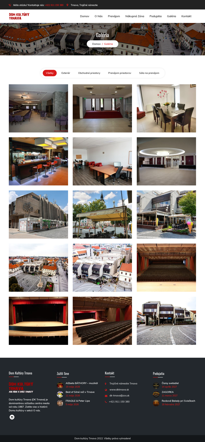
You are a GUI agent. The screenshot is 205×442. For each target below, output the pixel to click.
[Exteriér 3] (38, 267)
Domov (84, 16)
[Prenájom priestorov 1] (166, 161)
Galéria (171, 16)
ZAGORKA (168, 392)
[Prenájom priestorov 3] (38, 161)
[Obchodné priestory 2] (102, 214)
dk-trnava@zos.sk (119, 395)
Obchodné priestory (89, 72)
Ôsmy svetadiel (170, 383)
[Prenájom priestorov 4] (166, 108)
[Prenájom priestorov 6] (38, 108)
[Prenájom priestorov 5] (102, 108)
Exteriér (66, 72)
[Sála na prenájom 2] (38, 320)
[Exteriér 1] (166, 320)
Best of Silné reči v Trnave (80, 392)
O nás (98, 16)
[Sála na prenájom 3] (166, 267)
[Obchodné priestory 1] (166, 214)
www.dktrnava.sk (119, 389)
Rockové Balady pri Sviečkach (178, 400)
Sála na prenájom (149, 72)
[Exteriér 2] (102, 267)
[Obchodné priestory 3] (38, 214)
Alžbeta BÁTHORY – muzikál (82, 383)
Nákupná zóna (134, 16)
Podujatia (156, 16)
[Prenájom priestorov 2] (102, 161)
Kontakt (186, 16)
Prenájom (114, 16)
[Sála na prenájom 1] (102, 320)
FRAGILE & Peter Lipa (78, 400)
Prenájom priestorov (119, 72)
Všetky (49, 72)
